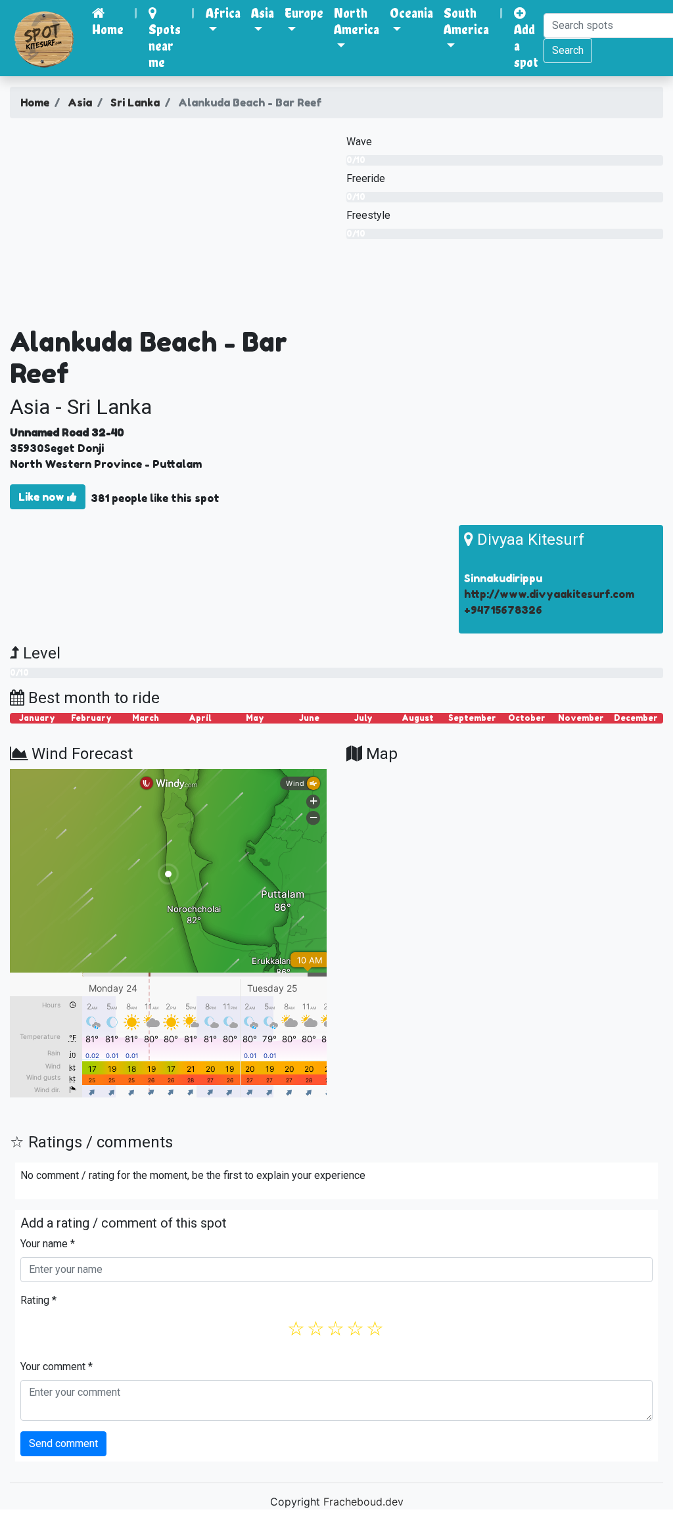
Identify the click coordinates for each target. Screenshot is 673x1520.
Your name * (47, 1243)
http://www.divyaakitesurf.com (549, 594)
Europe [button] (304, 13)
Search (568, 50)
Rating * (38, 1300)
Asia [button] (262, 13)
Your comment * (56, 1366)
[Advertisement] (168, 227)
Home (108, 29)
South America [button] (466, 21)
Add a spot (526, 45)
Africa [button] (223, 13)
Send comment (63, 1443)
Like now (42, 496)
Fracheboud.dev (363, 1501)
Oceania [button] (411, 13)
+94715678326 (503, 609)
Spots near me (165, 45)
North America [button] (356, 21)
